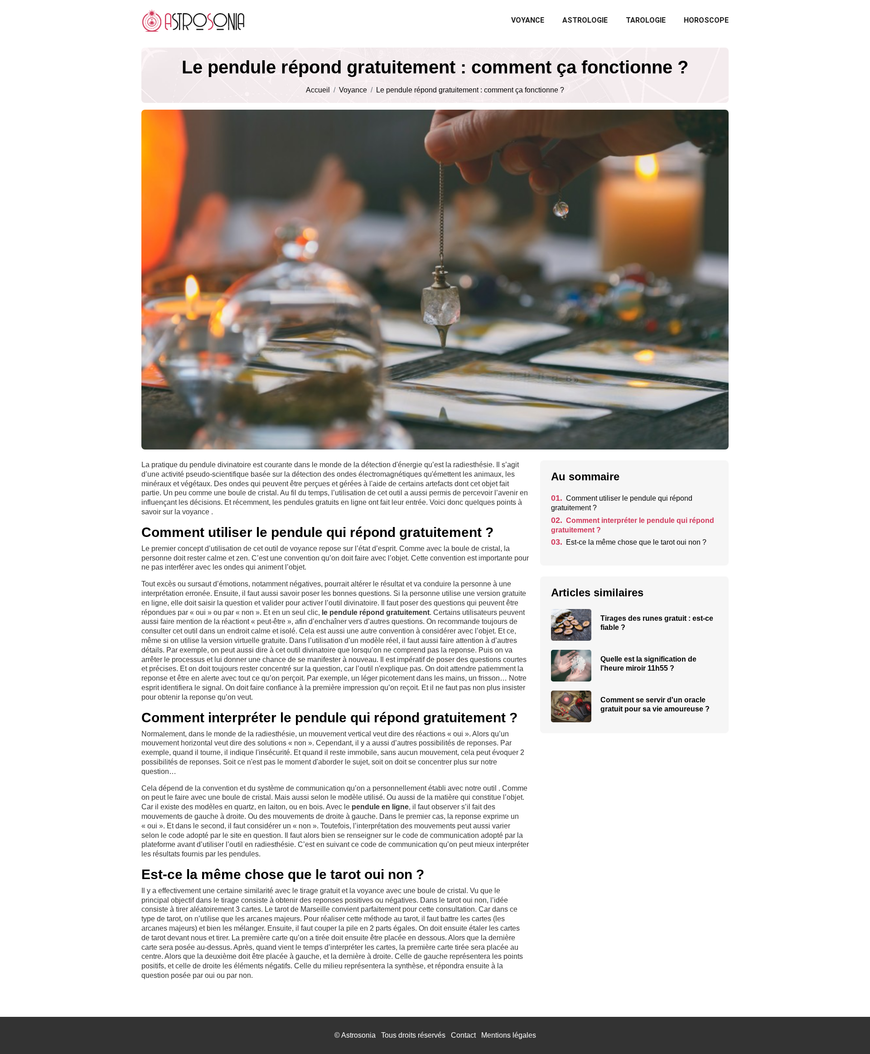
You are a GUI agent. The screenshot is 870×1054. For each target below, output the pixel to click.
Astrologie (585, 20)
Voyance (527, 20)
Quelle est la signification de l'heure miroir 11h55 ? (648, 663)
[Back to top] (845, 1029)
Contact (463, 1035)
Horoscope (706, 20)
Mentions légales (508, 1035)
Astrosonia (358, 1035)
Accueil (318, 90)
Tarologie (646, 20)
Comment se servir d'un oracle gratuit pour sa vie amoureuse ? (655, 704)
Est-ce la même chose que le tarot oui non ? (628, 542)
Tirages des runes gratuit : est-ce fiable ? (656, 622)
